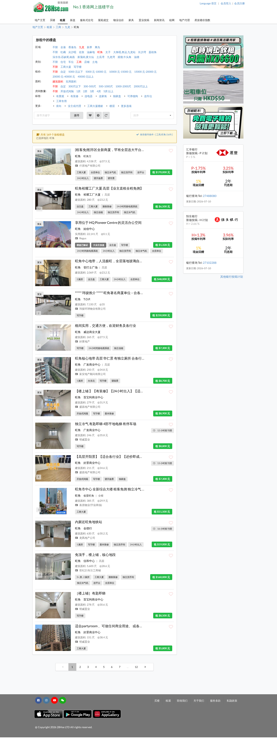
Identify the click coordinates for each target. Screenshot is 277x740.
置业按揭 (144, 20)
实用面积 (71, 81)
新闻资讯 (159, 20)
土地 (94, 61)
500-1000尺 (106, 86)
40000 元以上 (86, 76)
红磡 (63, 52)
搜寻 (76, 115)
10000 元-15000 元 (120, 71)
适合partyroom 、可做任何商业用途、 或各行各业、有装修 (119, 626)
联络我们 (182, 700)
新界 (89, 47)
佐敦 (81, 52)
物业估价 (118, 20)
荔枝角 (153, 52)
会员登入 (226, 3)
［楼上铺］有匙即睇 (90, 593)
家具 (131, 20)
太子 (108, 52)
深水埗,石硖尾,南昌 (64, 57)
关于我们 (199, 700)
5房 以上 (108, 91)
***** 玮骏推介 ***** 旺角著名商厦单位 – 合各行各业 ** (114, 293)
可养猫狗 (132, 96)
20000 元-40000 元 (64, 76)
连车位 (148, 96)
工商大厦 (65, 66)
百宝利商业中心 (93, 397)
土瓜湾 (100, 57)
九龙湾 (111, 57)
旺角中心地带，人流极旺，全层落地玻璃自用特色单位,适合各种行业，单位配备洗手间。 (141, 261)
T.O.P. (86, 299)
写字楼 (78, 66)
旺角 (100, 52)
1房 (78, 91)
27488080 (210, 195)
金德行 (87, 528)
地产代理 (184, 20)
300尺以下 (74, 86)
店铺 (87, 61)
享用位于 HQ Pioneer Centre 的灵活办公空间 (108, 222)
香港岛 (72, 47)
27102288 (210, 262)
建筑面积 (58, 81)
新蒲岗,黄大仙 (85, 57)
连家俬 (102, 96)
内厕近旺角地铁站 (88, 522)
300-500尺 (89, 86)
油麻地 (91, 52)
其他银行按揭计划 (231, 276)
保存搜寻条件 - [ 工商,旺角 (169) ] (156, 134)
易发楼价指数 (202, 20)
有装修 (74, 96)
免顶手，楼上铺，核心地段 (95, 555)
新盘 (72, 20)
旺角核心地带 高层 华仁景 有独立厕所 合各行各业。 (113, 358)
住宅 (63, 61)
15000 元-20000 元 (145, 71)
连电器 (88, 96)
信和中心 (89, 560)
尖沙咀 (72, 52)
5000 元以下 (75, 71)
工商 (79, 61)
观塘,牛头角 (124, 57)
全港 (63, 47)
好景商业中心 (91, 462)
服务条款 (215, 700)
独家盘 (116, 96)
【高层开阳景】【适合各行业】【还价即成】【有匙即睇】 (119, 456)
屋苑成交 (103, 20)
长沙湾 (142, 52)
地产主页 (40, 20)
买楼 (52, 20)
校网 (171, 20)
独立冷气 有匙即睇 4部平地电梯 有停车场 (105, 424)
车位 (71, 61)
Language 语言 (208, 3)
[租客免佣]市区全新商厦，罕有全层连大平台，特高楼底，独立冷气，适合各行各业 (137, 150)
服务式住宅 (86, 20)
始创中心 (89, 228)
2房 (85, 91)
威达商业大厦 (91, 332)
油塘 (136, 57)
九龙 (81, 47)
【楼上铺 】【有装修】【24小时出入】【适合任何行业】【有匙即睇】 (128, 391)
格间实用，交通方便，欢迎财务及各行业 (105, 325)
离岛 (97, 47)
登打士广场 (90, 267)
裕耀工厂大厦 (91, 194)
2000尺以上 (141, 86)
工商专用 (61, 101)
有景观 (60, 96)
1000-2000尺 (123, 86)
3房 (92, 91)
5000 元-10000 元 (96, 71)
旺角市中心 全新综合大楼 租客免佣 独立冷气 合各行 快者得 (119, 489)
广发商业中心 (91, 364)
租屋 (62, 20)
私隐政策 (232, 700)
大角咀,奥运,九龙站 (124, 52)
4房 (99, 91)
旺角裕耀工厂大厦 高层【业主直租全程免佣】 (109, 188)
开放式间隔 (67, 91)
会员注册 (239, 3)
